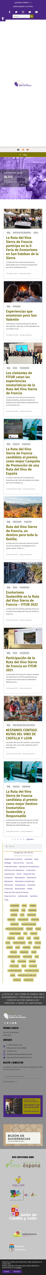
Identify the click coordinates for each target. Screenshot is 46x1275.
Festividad (32, 961)
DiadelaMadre (24, 952)
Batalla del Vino (29, 980)
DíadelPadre (27, 947)
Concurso (16, 444)
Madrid (34, 952)
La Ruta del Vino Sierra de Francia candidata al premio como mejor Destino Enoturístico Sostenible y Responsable (21, 804)
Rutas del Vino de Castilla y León (27, 975)
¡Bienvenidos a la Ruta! (23, 6)
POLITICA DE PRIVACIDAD (11, 1032)
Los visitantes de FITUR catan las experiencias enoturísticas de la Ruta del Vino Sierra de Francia (21, 383)
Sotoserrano (17, 980)
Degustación (32, 910)
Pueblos (39, 929)
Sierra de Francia (23, 919)
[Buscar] (31, 16)
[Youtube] (30, 12)
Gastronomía (32, 915)
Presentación (24, 368)
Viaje (29, 938)
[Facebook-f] (9, 12)
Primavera (14, 952)
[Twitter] (16, 12)
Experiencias (14, 910)
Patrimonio (37, 947)
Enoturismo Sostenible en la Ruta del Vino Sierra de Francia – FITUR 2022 (22, 598)
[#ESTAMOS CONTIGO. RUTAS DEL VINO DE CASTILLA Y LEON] (23, 708)
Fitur (26, 933)
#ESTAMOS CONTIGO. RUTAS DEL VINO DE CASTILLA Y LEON (22, 734)
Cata (24, 910)
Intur (37, 956)
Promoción (16, 306)
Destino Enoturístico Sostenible (15, 929)
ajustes (18, 1267)
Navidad (37, 938)
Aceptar (6, 1271)
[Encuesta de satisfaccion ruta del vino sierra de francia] (23, 1106)
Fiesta (8, 942)
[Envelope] (36, 12)
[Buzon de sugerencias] (23, 1135)
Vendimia (9, 947)
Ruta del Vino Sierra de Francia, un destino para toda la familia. (22, 533)
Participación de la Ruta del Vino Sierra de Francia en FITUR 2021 (21, 664)
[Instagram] (23, 12)
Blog (8, 233)
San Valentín (33, 966)
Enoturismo (26, 444)
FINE (30, 942)
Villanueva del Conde (14, 956)
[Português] (27, 150)
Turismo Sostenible (15, 933)
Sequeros (21, 938)
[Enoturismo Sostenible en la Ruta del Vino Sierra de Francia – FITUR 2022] (23, 573)
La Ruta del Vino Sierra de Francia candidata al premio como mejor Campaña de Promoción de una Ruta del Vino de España (23, 461)
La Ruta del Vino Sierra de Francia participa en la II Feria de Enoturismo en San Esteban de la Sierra (22, 248)
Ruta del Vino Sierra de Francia (24, 725)
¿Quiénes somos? (21, 3)
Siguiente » (30, 839)
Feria (22, 915)
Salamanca (34, 933)
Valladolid (29, 929)
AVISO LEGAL (7, 1035)
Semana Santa (14, 966)
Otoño (24, 966)
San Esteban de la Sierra (32, 970)
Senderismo (11, 938)
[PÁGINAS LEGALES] (16, 1014)
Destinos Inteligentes (19, 942)
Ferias (36, 233)
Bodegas (33, 905)
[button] (3, 18)
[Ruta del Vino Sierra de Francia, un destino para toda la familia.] (23, 507)
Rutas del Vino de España (29, 924)
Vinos (24, 905)
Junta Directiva (28, 956)
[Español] (23, 150)
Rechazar (17, 1271)
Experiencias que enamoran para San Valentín (21, 315)
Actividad (14, 915)
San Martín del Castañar (15, 970)
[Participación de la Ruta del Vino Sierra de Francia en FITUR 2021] (23, 638)
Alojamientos (15, 924)
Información (17, 522)
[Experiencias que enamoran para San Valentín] (23, 292)
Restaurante (35, 919)
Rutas (18, 947)
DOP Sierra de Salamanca (22, 233)
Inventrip (38, 942)
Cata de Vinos (22, 961)
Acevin (13, 975)
